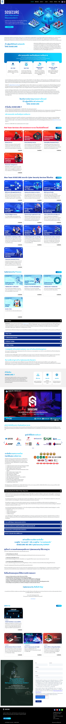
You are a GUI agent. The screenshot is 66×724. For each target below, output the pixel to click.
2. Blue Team (8, 334)
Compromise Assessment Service (12, 259)
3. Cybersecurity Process (11, 337)
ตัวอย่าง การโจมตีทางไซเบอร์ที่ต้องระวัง (13, 533)
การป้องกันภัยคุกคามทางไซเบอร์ (14, 85)
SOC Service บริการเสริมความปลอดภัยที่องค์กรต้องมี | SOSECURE (52, 237)
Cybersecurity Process (12, 272)
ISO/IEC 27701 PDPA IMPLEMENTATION (32, 287)
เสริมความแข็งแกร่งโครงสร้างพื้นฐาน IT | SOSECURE (52, 214)
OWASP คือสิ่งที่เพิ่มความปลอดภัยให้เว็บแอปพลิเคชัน (13, 622)
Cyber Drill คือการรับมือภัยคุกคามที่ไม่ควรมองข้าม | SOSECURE (13, 237)
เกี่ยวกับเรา (37, 1)
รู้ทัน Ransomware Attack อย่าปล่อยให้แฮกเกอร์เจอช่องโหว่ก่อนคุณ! (13, 647)
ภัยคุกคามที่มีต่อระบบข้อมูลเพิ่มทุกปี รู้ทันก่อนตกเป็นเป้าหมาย (52, 647)
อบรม (46, 1)
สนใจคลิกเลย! (33, 599)
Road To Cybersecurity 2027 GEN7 (31, 647)
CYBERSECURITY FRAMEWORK (50, 287)
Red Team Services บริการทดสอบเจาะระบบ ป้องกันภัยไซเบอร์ (26, 127)
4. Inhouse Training (9, 341)
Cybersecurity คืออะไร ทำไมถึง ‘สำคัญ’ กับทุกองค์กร (16, 491)
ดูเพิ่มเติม (58, 128)
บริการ (41, 1)
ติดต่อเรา (55, 1)
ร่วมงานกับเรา (7, 718)
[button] (61, 443)
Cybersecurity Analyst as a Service (32, 192)
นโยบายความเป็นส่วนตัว (56, 722)
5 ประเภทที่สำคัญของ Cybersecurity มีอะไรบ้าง (15, 522)
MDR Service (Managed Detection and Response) (13, 192)
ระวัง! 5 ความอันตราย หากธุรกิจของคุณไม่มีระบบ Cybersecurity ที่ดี (20, 526)
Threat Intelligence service (11, 214)
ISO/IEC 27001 (8, 309)
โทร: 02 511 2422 (57, 713)
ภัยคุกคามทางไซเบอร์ (56, 120)
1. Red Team (8, 321)
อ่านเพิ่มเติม (9, 27)
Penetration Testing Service (11, 165)
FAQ (59, 1)
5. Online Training (9, 345)
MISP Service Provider (49, 192)
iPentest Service (8, 142)
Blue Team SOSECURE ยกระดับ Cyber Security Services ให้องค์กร (28, 177)
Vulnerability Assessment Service (51, 142)
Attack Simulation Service (30, 142)
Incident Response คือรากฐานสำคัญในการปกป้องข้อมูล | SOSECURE (32, 237)
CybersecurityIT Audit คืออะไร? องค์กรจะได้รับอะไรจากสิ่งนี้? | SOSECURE (32, 214)
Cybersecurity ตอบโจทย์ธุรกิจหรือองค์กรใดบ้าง (15, 530)
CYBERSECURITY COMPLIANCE (12, 287)
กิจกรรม (51, 1)
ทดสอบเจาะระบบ (26, 323)
